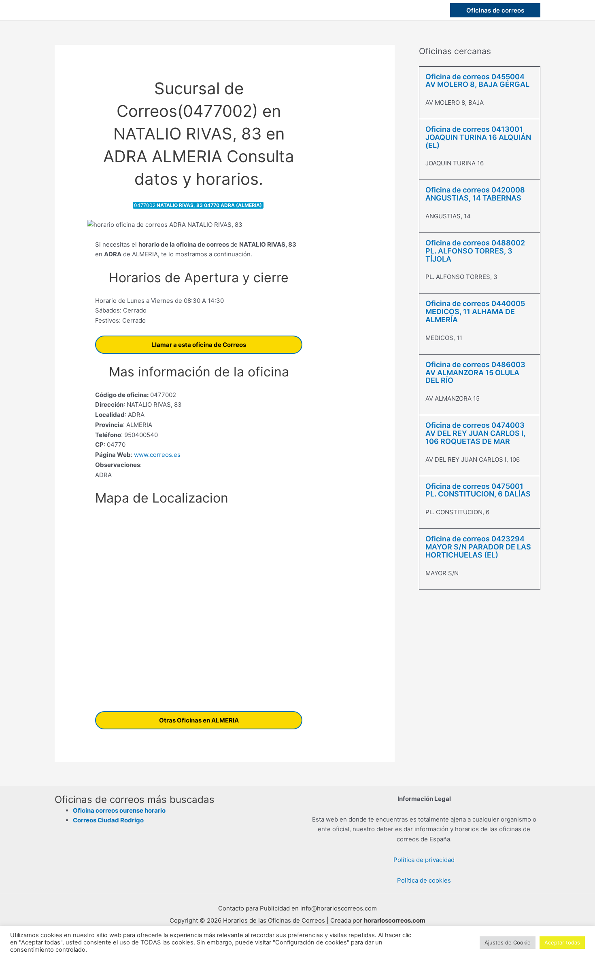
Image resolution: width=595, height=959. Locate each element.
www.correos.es (156, 454)
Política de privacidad (424, 860)
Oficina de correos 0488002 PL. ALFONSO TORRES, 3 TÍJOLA (475, 251)
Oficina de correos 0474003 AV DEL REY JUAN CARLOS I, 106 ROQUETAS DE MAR (475, 433)
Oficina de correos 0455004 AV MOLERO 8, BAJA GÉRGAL (477, 80)
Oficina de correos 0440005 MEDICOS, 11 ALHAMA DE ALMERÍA (475, 311)
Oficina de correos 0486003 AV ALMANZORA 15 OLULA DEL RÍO (475, 372)
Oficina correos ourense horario (119, 810)
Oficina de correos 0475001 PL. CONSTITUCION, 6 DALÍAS (478, 490)
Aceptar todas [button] (562, 942)
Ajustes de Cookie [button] (507, 942)
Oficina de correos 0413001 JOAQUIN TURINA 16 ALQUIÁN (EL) (478, 137)
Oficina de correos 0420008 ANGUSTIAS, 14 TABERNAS (475, 194)
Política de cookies (424, 880)
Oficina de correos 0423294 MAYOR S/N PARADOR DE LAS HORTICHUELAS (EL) (478, 546)
